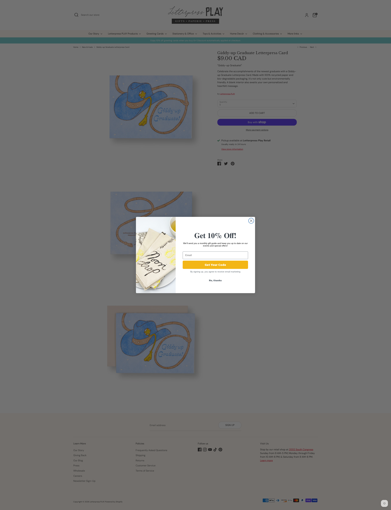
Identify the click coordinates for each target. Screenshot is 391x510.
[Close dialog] (251, 220)
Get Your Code (215, 264)
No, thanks (215, 280)
